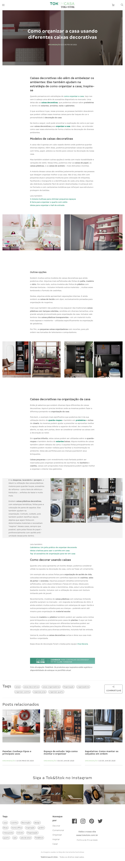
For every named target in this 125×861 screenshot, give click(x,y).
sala (14, 838)
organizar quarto (56, 692)
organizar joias (39, 692)
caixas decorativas (49, 103)
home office (17, 828)
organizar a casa (62, 126)
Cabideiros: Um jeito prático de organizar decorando (53, 547)
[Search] (122, 5)
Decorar (56, 826)
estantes (60, 441)
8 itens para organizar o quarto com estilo (48, 202)
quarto (6, 838)
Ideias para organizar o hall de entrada (47, 205)
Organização (68, 687)
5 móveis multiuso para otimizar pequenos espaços (53, 199)
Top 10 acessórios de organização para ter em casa (52, 554)
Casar (55, 844)
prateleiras (81, 420)
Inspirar (56, 839)
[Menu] (3, 5)
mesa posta (8, 833)
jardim (41, 828)
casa (5, 823)
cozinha (14, 823)
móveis (20, 833)
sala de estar (26, 838)
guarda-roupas (55, 420)
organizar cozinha (22, 692)
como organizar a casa (74, 96)
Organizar (57, 835)
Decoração (25, 823)
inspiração (30, 828)
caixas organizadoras (51, 687)
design (37, 823)
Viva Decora (82, 644)
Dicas (5, 828)
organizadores (83, 687)
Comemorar (58, 830)
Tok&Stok (39, 838)
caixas (17, 687)
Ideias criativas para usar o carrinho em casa (50, 551)
